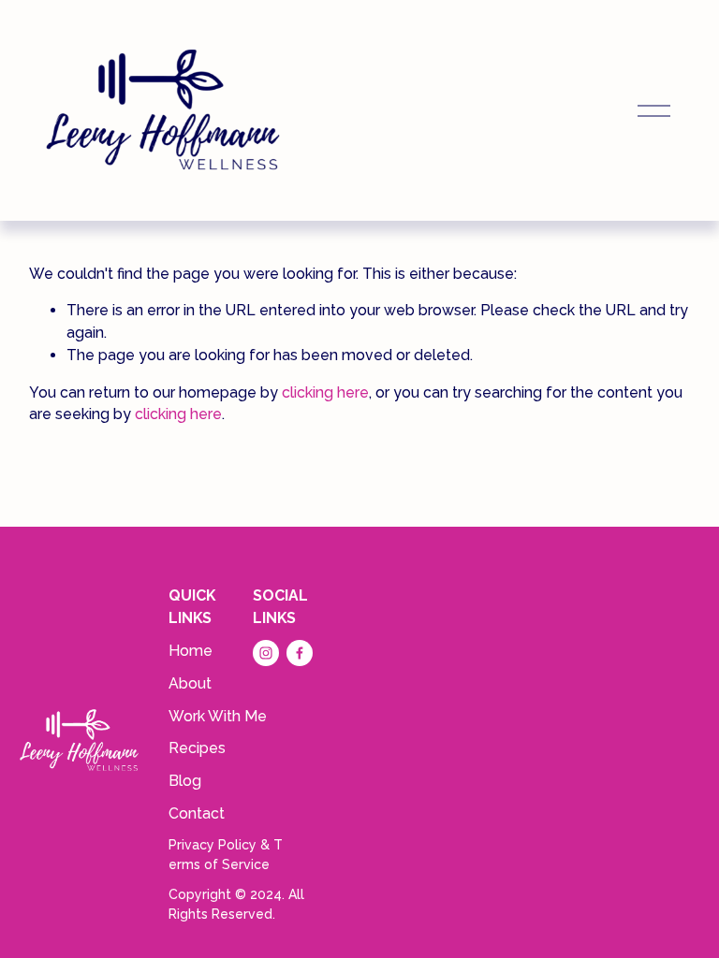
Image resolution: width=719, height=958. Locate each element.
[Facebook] (299, 653)
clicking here (325, 392)
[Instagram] (266, 653)
